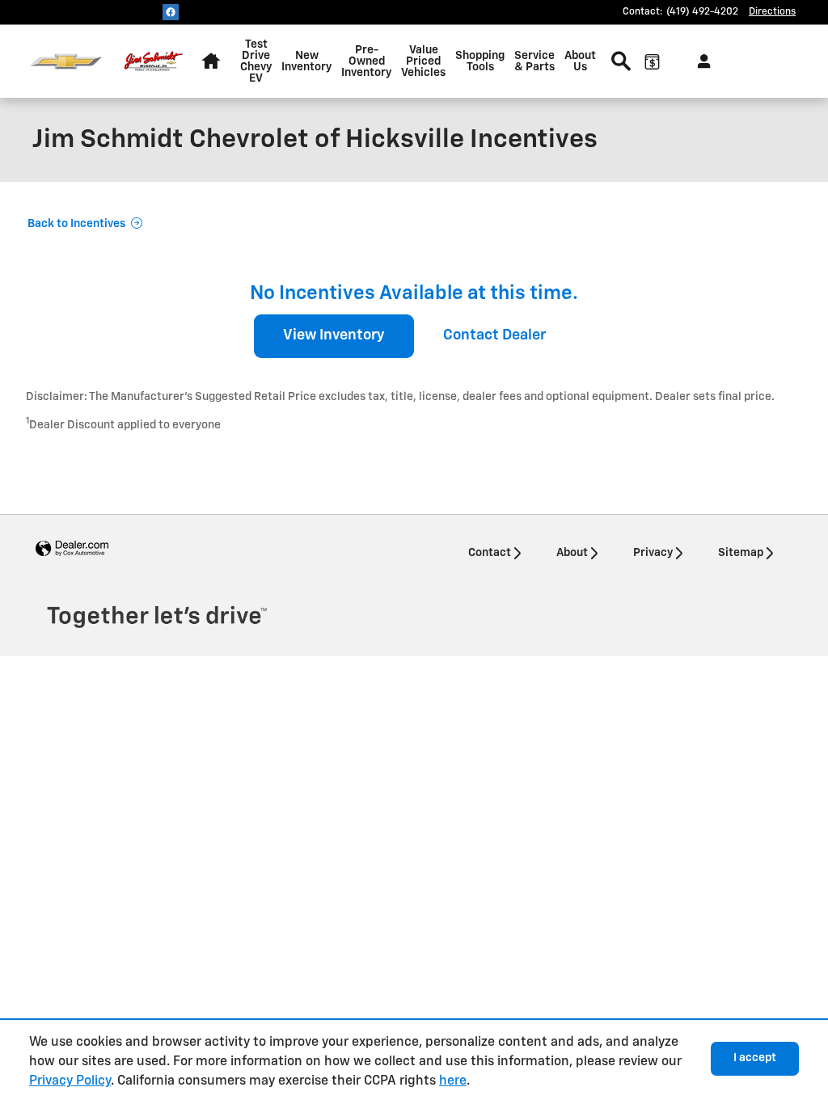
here (453, 1081)
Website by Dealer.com (72, 549)
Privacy (653, 552)
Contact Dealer (494, 335)
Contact (489, 552)
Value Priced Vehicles (423, 61)
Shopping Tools (480, 61)
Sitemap (740, 552)
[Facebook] (171, 12)
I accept (754, 1058)
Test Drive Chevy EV (256, 61)
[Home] (65, 62)
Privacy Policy (70, 1081)
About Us (580, 61)
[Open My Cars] (699, 61)
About (572, 552)
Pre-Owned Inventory (366, 61)
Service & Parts (534, 61)
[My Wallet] (652, 61)
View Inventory (334, 335)
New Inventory (306, 61)
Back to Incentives (76, 224)
